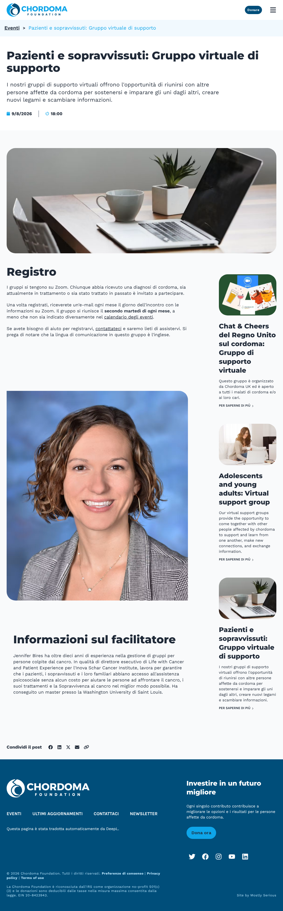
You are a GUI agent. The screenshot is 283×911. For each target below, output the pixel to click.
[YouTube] (231, 856)
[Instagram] (218, 856)
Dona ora (201, 832)
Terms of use (32, 878)
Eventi (12, 28)
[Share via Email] (77, 747)
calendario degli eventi (128, 317)
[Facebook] (205, 856)
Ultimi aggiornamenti (57, 814)
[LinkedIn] (245, 856)
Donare (253, 10)
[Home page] (37, 10)
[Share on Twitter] (68, 747)
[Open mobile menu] (273, 10)
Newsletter (144, 814)
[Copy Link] (86, 747)
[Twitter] (192, 856)
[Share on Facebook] (50, 747)
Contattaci (106, 814)
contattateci (108, 328)
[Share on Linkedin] (59, 747)
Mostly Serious (263, 895)
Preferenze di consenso (123, 873)
